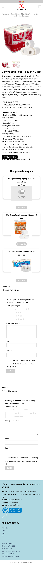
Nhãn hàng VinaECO (8, 546)
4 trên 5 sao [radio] (11, 316)
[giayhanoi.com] (21, 6)
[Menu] (3, 6)
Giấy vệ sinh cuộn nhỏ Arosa (27, 15)
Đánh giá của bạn (13, 306)
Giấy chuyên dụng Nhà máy (11, 551)
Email (9, 351)
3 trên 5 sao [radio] (11, 312)
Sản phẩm (15, 14)
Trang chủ (5, 14)
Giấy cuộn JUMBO (8, 554)
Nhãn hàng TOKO (7, 549)
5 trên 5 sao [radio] (11, 319)
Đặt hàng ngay (10, 157)
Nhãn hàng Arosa (27, 14)
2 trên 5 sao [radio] (21, 309)
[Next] (38, 40)
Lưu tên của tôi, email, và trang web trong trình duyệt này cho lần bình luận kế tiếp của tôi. (20, 364)
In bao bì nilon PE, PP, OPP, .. (11, 557)
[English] (20, 1)
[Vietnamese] (23, 1)
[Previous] (5, 40)
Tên (8, 341)
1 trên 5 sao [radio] (9, 309)
